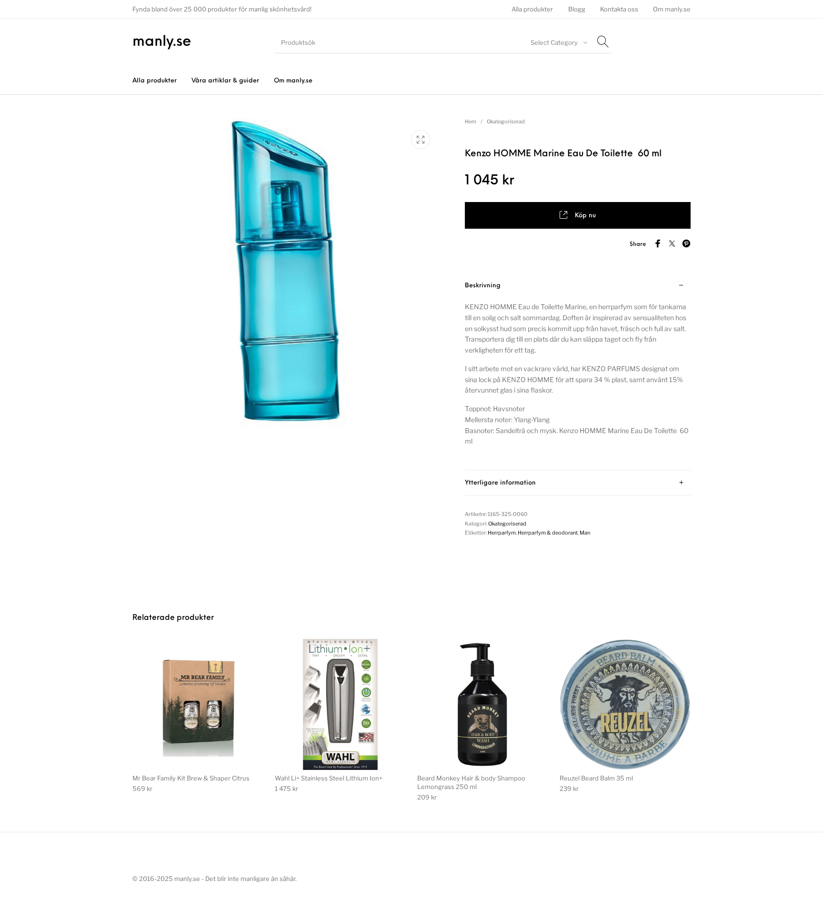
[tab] (578, 371)
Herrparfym (502, 532)
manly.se (161, 42)
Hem (470, 121)
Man (585, 532)
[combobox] (557, 42)
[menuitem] (532, 9)
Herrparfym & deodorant (548, 532)
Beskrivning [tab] (483, 286)
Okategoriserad (506, 121)
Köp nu (585, 216)
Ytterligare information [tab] (500, 483)
